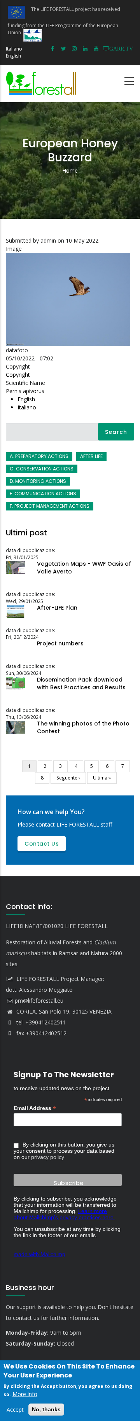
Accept (15, 1409)
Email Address (35, 1108)
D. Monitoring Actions (38, 481)
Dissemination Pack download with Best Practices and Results (81, 683)
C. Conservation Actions (42, 468)
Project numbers (60, 643)
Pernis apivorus (25, 391)
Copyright (18, 374)
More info (24, 1394)
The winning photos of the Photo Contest (83, 727)
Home (70, 170)
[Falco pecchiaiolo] (70, 256)
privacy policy (47, 1157)
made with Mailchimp (39, 1254)
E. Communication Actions (43, 493)
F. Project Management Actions (49, 506)
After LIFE (91, 456)
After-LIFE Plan (57, 608)
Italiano (14, 48)
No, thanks (46, 1409)
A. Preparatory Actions (39, 456)
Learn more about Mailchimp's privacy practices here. (64, 1214)
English (13, 55)
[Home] (43, 83)
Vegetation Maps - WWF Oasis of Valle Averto (84, 567)
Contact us (41, 844)
